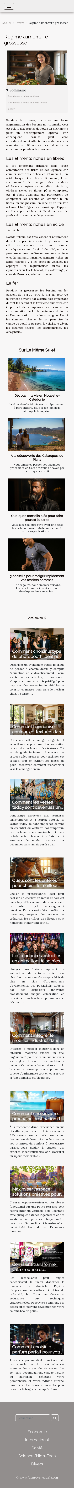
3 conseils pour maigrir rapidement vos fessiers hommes (37, 578)
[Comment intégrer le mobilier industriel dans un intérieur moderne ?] (37, 1028)
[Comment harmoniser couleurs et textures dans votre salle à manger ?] (37, 719)
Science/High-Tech (37, 1455)
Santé (37, 1447)
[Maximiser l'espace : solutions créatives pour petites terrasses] (37, 1181)
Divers (20, 22)
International (37, 1439)
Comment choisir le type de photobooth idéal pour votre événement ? (38, 656)
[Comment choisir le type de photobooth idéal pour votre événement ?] (37, 643)
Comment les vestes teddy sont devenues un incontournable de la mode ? (36, 809)
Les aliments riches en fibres (23, 96)
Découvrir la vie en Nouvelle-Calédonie (37, 397)
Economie (37, 1431)
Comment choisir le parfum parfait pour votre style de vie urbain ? (37, 1352)
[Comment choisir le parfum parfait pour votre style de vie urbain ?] (37, 1339)
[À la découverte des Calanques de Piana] (36, 434)
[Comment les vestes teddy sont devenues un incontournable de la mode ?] (37, 794)
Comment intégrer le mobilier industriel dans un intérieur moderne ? (35, 1040)
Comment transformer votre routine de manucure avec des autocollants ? (34, 1272)
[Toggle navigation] (9, 6)
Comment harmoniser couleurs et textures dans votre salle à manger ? (37, 731)
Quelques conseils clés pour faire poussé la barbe (37, 518)
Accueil (6, 22)
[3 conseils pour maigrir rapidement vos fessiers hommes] (36, 554)
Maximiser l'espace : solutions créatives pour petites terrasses (36, 1194)
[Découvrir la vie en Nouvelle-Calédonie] (36, 374)
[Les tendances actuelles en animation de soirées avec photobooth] (37, 948)
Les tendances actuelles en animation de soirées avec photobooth (36, 961)
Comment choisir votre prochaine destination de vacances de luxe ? (37, 1118)
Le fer (11, 108)
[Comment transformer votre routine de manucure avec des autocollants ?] (37, 1257)
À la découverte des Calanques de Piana (37, 457)
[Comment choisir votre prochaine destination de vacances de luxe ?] (37, 1106)
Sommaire (18, 90)
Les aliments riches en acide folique (27, 102)
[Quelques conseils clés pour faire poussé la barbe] (36, 494)
